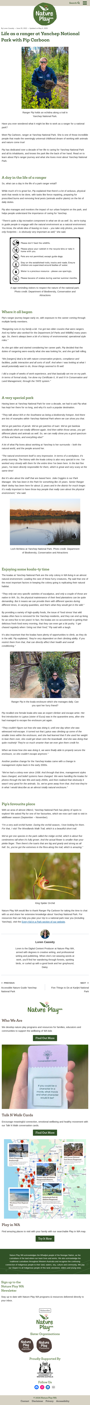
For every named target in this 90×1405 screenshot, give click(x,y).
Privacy (50, 1401)
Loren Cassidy (8, 28)
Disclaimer (37, 1401)
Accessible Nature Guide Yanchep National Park (19, 987)
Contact (25, 1401)
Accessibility (62, 1401)
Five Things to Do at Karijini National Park (70, 987)
